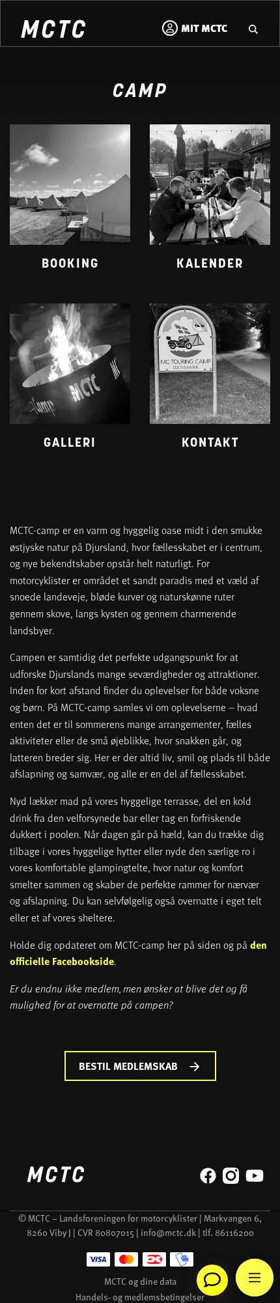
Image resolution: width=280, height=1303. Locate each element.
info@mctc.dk (168, 1232)
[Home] (52, 31)
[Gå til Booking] (70, 204)
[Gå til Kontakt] (210, 383)
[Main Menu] (254, 1277)
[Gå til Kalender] (210, 204)
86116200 (234, 1232)
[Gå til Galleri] (70, 383)
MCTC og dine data (140, 1281)
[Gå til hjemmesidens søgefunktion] (253, 28)
